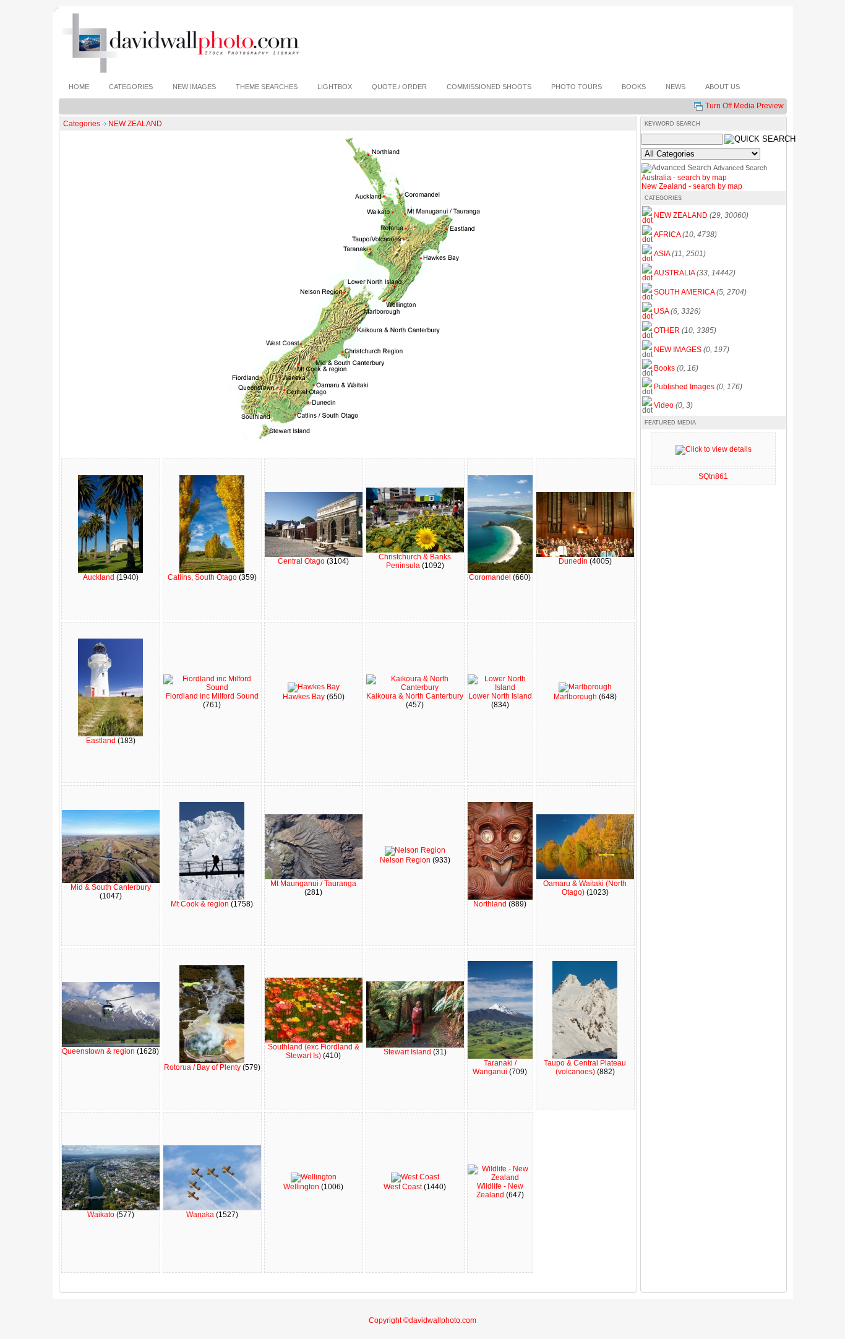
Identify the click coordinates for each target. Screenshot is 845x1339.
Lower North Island (500, 696)
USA (661, 311)
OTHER (667, 330)
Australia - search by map (684, 177)
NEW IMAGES (677, 349)
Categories (81, 123)
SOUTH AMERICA (684, 292)
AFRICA (667, 234)
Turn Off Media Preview (744, 105)
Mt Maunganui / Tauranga (313, 883)
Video (664, 405)
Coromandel (491, 577)
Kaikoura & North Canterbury (414, 696)
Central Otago (302, 561)
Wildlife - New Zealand (499, 1190)
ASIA (662, 253)
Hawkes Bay (305, 696)
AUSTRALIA (674, 273)
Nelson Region (406, 860)
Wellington (302, 1186)
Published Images (684, 386)
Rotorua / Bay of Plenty (203, 1067)
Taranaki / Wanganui (495, 1067)
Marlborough (576, 696)
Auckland (99, 577)
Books (664, 368)
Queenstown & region (99, 1051)
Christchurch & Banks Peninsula (415, 561)
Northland (490, 904)
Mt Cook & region (201, 904)
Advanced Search (740, 167)
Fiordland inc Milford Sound (212, 696)
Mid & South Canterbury (111, 887)
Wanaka (201, 1214)
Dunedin (574, 561)
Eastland (102, 740)
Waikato (101, 1214)
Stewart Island (408, 1052)
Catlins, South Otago (203, 577)
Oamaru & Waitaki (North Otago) (585, 888)
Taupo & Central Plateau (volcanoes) (585, 1067)
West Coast (404, 1186)
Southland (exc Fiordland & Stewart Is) (313, 1051)
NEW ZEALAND (135, 123)
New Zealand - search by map (691, 186)
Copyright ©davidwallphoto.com (422, 1320)
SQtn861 (713, 476)
